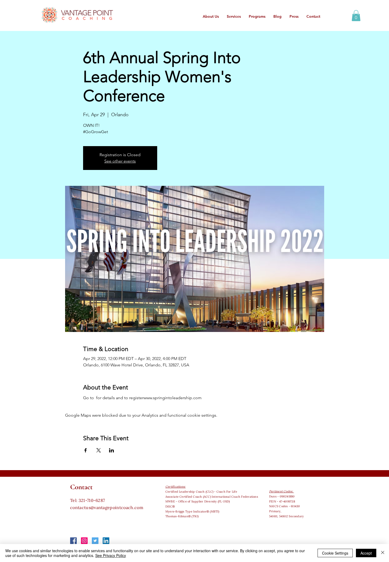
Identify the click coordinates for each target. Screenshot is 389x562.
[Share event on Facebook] (85, 450)
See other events (120, 161)
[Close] (382, 553)
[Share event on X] (98, 450)
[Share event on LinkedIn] (111, 450)
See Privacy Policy (110, 555)
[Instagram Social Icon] (84, 540)
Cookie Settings (335, 553)
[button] (356, 15)
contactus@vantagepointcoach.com (106, 507)
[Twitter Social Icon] (95, 540)
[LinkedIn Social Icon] (106, 540)
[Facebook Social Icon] (73, 540)
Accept (366, 553)
